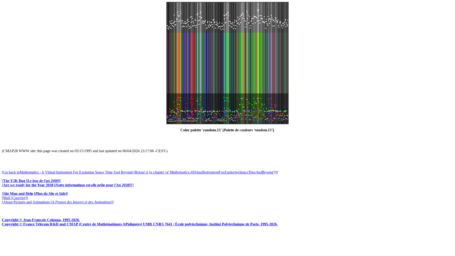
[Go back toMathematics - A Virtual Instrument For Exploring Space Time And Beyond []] (140, 172)
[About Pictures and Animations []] (58, 202)
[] (31, 181)
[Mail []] (15, 198)
